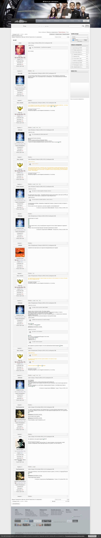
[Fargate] (39, 525)
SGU (32, 511)
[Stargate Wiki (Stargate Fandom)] (58, 521)
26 (55, 350)
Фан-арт (23, 499)
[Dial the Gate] (30, 521)
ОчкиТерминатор (20, 407)
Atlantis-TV (27, 512)
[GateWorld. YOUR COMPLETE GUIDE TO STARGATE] (24, 521)
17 (55, 73)
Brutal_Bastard (20, 186)
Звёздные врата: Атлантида (56, 512)
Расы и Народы (43, 513)
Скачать (65, 20)
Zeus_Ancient (20, 102)
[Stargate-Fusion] (75, 521)
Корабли (47, 514)
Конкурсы (17, 512)
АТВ (16, 509)
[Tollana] (32, 525)
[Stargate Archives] (37, 521)
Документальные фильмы (56, 514)
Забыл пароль (79, 41)
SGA (29, 511)
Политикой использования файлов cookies (74, 536)
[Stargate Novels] (46, 521)
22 (55, 216)
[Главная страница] (21, 21)
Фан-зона (32, 512)
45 (22, 62)
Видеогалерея (68, 512)
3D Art (27, 499)
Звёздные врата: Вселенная (56, 513)
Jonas (20, 43)
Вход (24, 26)
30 (53, 469)
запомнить (76, 39)
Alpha (21, 35)
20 (53, 159)
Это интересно (28, 515)
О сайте (16, 511)
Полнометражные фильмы (30, 514)
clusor (20, 436)
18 (55, 102)
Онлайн (72, 20)
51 (22, 265)
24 (55, 275)
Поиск (67, 32)
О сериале (40, 20)
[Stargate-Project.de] (68, 521)
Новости (48, 20)
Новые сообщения (42, 32)
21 (53, 186)
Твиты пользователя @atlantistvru (77, 99)
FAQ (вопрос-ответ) (19, 514)
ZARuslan (20, 130)
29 (53, 436)
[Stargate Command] (17, 521)
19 (53, 130)
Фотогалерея (68, 511)
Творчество (18, 499)
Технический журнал (44, 515)
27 (52, 377)
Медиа (79, 20)
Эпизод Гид (56, 20)
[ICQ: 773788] (33, 273)
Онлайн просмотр (56, 509)
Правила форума (61, 32)
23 (55, 245)
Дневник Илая (34, 515)
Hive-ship (20, 73)
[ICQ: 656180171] (33, 71)
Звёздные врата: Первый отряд (57, 511)
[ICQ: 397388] (40, 127)
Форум (86, 20)
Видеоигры (32, 513)
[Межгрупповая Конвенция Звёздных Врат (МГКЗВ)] (18, 525)
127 (22, 119)
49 (25, 34)
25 (55, 303)
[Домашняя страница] (37, 127)
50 (26, 34)
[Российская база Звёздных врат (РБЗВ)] (26, 525)
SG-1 (26, 511)
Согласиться (92, 535)
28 (53, 407)
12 (21, 127)
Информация (43, 509)
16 (51, 43)
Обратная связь (18, 513)
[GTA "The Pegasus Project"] (47, 525)
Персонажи (42, 512)
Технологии (42, 514)
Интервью (27, 513)
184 (22, 456)
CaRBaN (20, 245)
